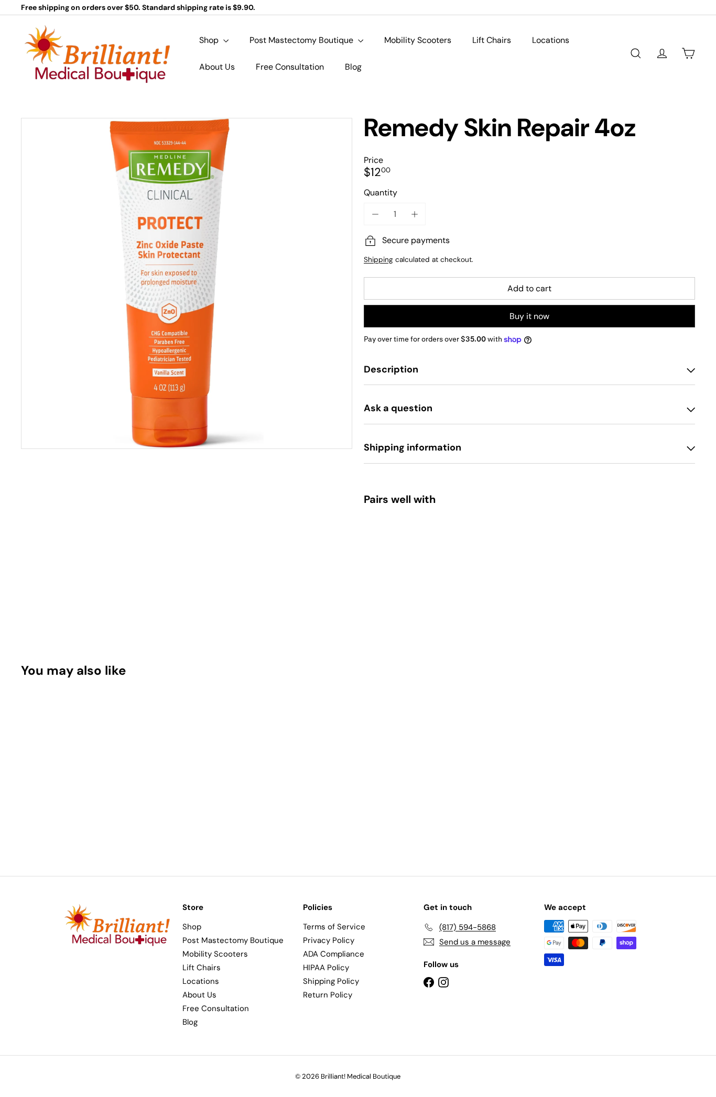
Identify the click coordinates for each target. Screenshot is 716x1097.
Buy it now (529, 316)
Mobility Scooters (417, 40)
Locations (550, 40)
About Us (217, 66)
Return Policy (327, 995)
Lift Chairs (491, 40)
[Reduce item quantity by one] (375, 214)
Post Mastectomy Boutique (302, 40)
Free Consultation (290, 66)
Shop (210, 40)
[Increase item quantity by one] (414, 214)
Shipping (378, 259)
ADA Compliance (333, 954)
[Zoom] (186, 283)
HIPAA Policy (326, 967)
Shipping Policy (331, 981)
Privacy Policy (328, 940)
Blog (353, 66)
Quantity (380, 193)
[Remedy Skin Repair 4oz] (529, 549)
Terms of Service (334, 927)
